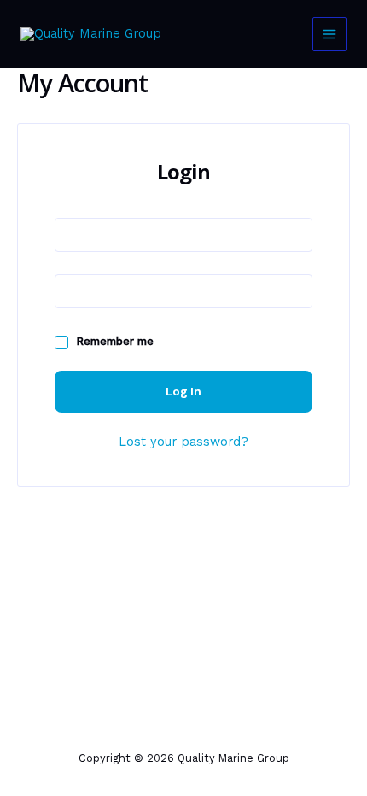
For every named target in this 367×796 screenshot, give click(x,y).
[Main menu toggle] (329, 34)
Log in (183, 391)
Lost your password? (183, 441)
